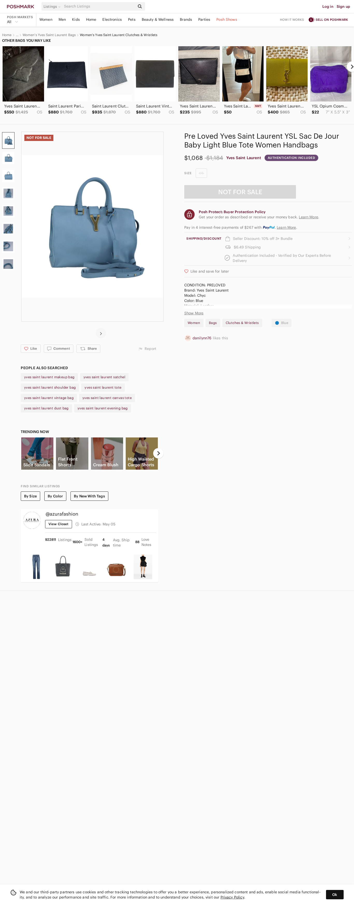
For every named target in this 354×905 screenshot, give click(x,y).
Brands (186, 19)
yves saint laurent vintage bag (49, 398)
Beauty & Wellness (158, 19)
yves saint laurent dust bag (46, 408)
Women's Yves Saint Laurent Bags (49, 35)
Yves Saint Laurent (243, 157)
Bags (213, 323)
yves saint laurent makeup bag (49, 377)
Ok (334, 894)
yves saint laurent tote (102, 387)
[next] (101, 333)
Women (45, 19)
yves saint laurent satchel (104, 377)
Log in (328, 6)
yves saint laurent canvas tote (107, 398)
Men (62, 19)
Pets (132, 19)
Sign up (343, 6)
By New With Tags (89, 496)
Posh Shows (226, 19)
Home (91, 19)
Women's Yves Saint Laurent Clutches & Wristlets (118, 35)
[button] (53, 6)
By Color (55, 496)
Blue (284, 323)
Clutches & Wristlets (242, 323)
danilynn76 (203, 338)
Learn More (286, 227)
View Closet (58, 524)
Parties (204, 19)
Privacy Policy (232, 897)
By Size (30, 496)
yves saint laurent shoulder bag (50, 387)
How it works (292, 20)
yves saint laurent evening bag (102, 408)
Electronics (112, 19)
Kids (76, 19)
